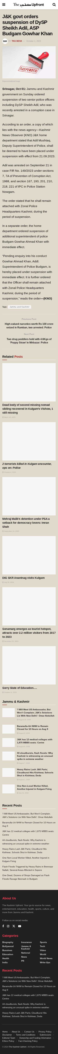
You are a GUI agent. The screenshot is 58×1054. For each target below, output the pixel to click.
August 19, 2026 (24, 720)
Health (5, 958)
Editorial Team (8, 1038)
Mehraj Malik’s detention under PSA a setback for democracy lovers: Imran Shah (26, 522)
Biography (7, 942)
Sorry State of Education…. (19, 687)
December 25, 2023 (11, 641)
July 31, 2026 (23, 793)
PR (22, 961)
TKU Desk (17, 41)
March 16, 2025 (9, 417)
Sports (43, 942)
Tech (42, 946)
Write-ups (45, 962)
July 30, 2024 (9, 582)
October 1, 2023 (33, 41)
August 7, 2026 (24, 763)
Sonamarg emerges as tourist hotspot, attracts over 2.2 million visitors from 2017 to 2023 (29, 632)
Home (5, 1032)
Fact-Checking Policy (28, 1041)
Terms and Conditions (25, 1035)
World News (46, 958)
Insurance (26, 942)
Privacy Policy (45, 1032)
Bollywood (8, 946)
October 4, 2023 (10, 472)
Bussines (7, 950)
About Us (16, 1032)
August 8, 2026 (24, 733)
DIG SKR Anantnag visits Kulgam (23, 577)
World (43, 954)
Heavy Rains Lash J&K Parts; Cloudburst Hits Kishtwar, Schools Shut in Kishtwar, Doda (35, 772)
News (24, 957)
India (5, 962)
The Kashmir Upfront (17, 1047)
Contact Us (29, 1032)
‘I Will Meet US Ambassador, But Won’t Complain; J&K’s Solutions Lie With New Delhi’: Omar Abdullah (35, 712)
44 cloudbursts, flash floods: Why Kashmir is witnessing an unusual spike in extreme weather (35, 756)
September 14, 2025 (11, 531)
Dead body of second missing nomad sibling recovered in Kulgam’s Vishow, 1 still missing (27, 408)
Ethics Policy (8, 1041)
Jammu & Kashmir (26, 947)
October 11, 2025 (10, 692)
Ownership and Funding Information (35, 1038)
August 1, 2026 (24, 779)
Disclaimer (7, 1035)
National (25, 953)
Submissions (45, 1035)
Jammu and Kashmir (20, 307)
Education (7, 954)
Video (43, 950)
